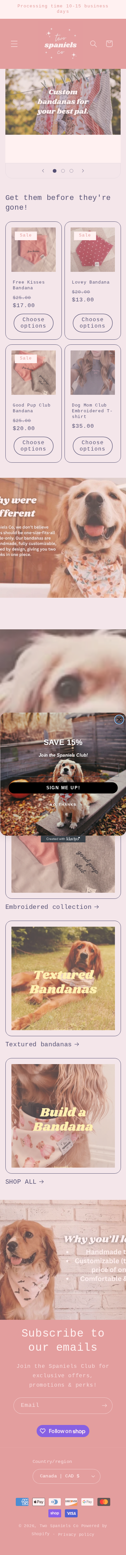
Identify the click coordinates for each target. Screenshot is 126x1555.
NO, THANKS (63, 805)
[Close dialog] (119, 719)
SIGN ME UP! (63, 787)
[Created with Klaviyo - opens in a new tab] (63, 839)
